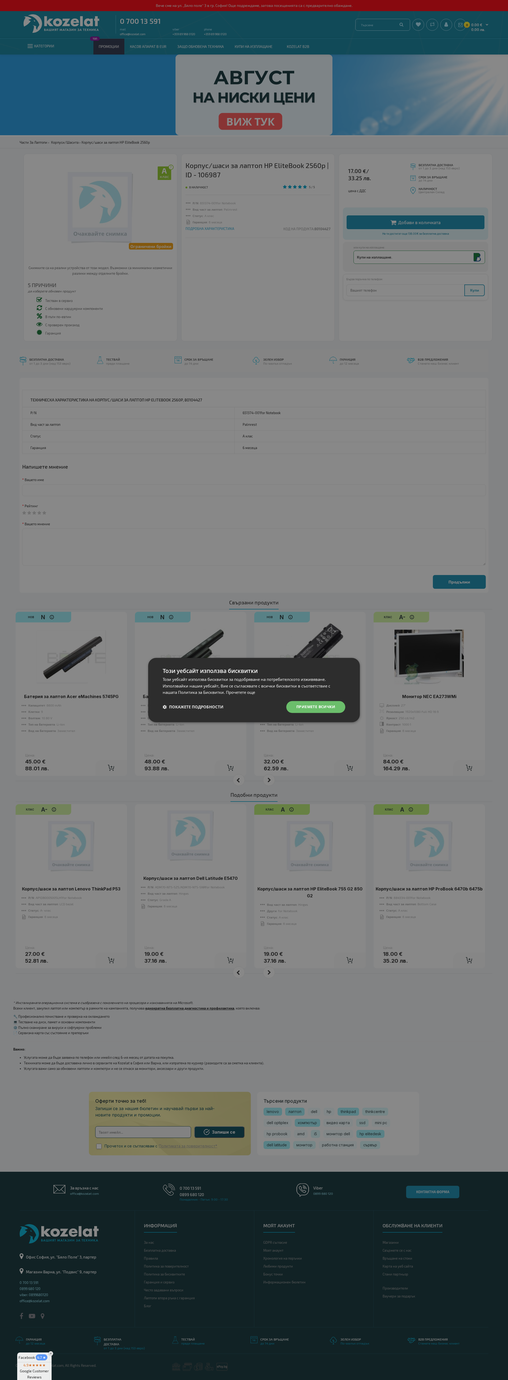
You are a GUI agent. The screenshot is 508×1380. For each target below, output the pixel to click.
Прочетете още (240, 692)
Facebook (32, 1357)
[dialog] (254, 690)
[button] (193, 707)
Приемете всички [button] (315, 706)
